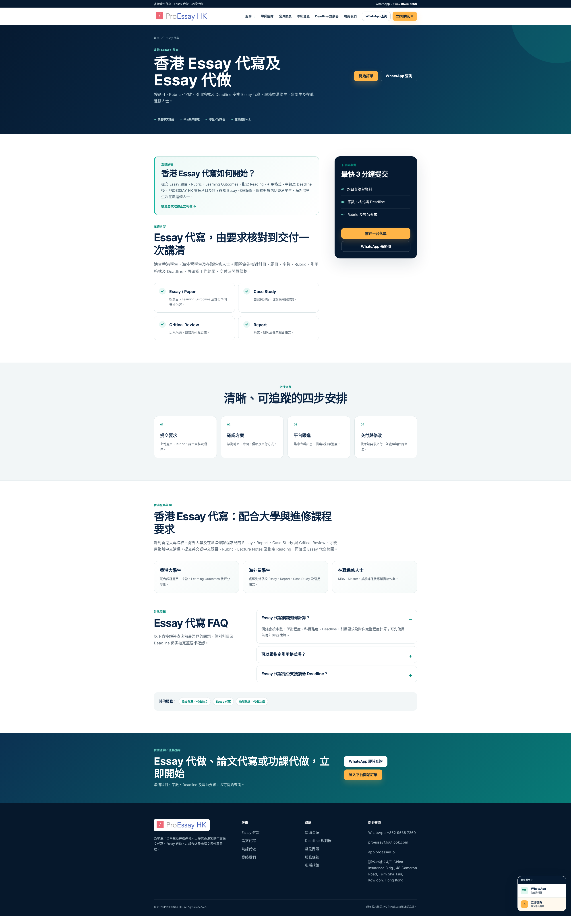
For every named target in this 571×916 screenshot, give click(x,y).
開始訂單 (366, 76)
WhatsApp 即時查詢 (366, 761)
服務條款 (312, 857)
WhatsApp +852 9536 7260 (392, 832)
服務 (250, 16)
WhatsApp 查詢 (376, 16)
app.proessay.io (381, 852)
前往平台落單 (376, 233)
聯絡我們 (350, 16)
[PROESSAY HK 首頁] (182, 16)
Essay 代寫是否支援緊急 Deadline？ (294, 673)
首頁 (156, 38)
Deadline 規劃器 (327, 16)
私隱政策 (312, 865)
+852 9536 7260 (405, 4)
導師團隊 (267, 16)
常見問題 (285, 16)
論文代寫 (249, 840)
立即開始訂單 (405, 16)
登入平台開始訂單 (363, 774)
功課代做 (249, 849)
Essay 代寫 (223, 701)
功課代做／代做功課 (252, 701)
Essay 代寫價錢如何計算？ (285, 617)
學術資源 (303, 16)
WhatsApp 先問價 (376, 246)
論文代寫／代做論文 (195, 701)
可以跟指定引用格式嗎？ (283, 654)
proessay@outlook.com (388, 842)
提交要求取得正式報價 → (178, 206)
